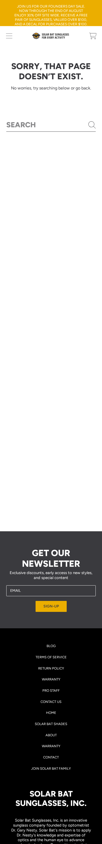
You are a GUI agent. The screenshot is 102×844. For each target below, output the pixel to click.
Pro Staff (51, 690)
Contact (51, 757)
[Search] (92, 125)
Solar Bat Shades (51, 724)
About (51, 735)
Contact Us (51, 702)
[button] (9, 36)
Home (51, 713)
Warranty (51, 679)
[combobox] (51, 125)
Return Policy (51, 668)
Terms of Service (51, 657)
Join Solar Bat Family (51, 768)
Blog (51, 646)
